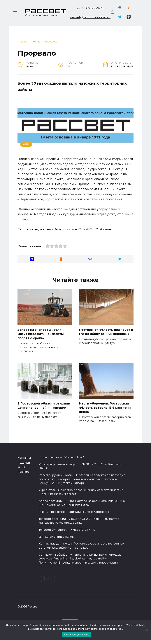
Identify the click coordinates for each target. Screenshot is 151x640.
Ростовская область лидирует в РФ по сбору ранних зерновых (106, 331)
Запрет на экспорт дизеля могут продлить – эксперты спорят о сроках (40, 334)
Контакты (24, 457)
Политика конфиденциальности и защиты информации (78, 562)
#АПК (26, 144)
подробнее (81, 625)
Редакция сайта (24, 464)
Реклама (23, 471)
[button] (32, 259)
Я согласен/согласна (76, 634)
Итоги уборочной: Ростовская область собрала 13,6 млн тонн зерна (105, 408)
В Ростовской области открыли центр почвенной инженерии (43, 405)
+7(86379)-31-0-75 (90, 8)
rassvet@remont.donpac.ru (90, 17)
